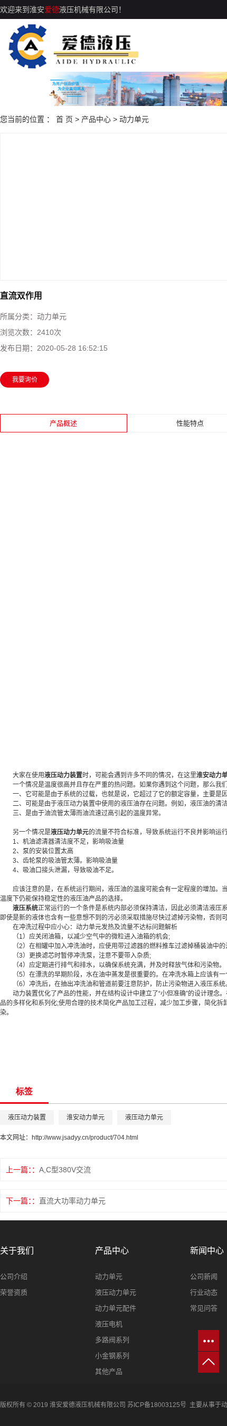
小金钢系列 (112, 1356)
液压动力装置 (27, 1117)
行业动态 (203, 1292)
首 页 (64, 119)
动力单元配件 (115, 1308)
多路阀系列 (112, 1340)
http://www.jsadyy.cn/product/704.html (85, 1137)
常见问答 (203, 1308)
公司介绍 (13, 1276)
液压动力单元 (144, 1117)
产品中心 (96, 119)
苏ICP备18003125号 (156, 1405)
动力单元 (134, 119)
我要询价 (24, 379)
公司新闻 (203, 1276)
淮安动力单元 (86, 1117)
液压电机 (108, 1324)
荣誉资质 (13, 1292)
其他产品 (108, 1371)
